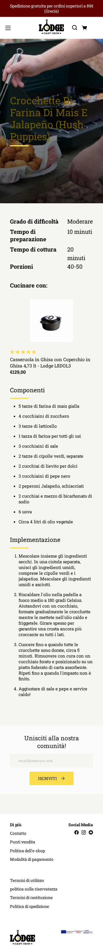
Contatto (18, 833)
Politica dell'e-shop (27, 850)
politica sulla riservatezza (34, 889)
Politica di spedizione (29, 906)
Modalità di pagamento (32, 859)
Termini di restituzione (31, 897)
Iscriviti (47, 778)
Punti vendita (22, 842)
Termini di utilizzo (27, 880)
